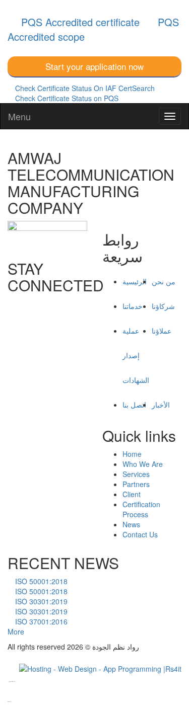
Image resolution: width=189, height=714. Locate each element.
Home (132, 454)
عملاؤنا (161, 331)
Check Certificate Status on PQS (66, 98)
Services (136, 474)
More (16, 631)
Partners (136, 484)
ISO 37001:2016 (40, 621)
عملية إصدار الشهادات (135, 355)
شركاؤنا (163, 306)
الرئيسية (134, 281)
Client (131, 494)
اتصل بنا (134, 405)
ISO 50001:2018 (40, 581)
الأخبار (161, 405)
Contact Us (140, 534)
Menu (19, 116)
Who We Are (142, 464)
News (131, 524)
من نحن (163, 281)
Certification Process (141, 509)
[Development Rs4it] (100, 667)
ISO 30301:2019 (40, 601)
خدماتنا (132, 306)
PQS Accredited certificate (79, 22)
